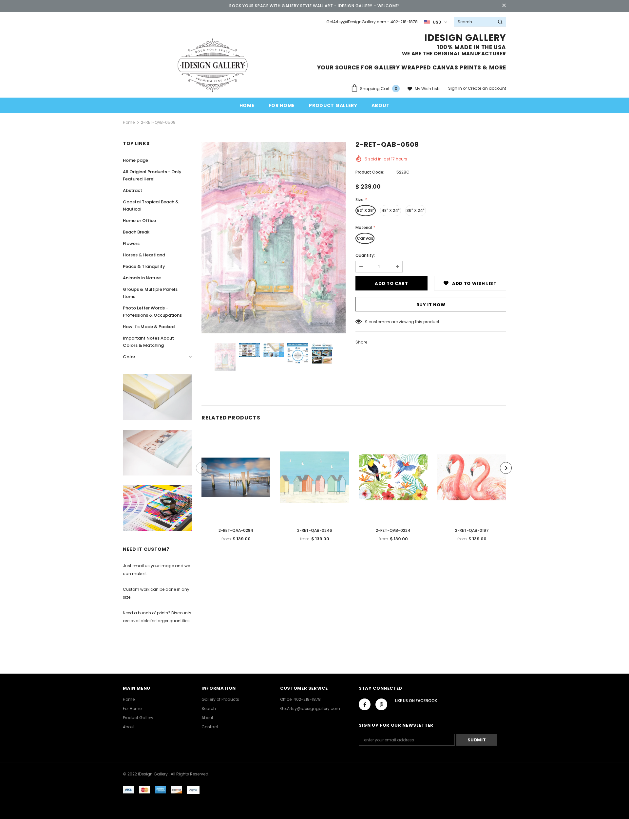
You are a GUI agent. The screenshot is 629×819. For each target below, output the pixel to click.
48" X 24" (390, 210)
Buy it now (431, 305)
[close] (504, 6)
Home (129, 122)
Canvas (365, 238)
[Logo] (212, 65)
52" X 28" (365, 210)
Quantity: (365, 255)
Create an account (487, 88)
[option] (273, 237)
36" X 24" (416, 210)
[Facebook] (365, 704)
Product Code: (369, 172)
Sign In (455, 88)
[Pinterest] (381, 704)
